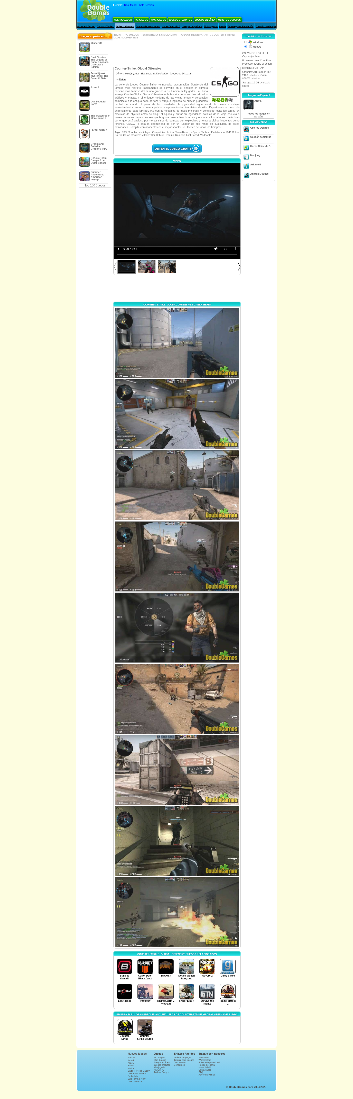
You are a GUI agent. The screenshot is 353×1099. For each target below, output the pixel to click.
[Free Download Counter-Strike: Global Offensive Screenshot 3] (177, 485)
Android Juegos (259, 173)
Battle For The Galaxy (139, 1071)
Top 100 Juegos (95, 185)
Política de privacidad (209, 1062)
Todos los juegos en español (258, 115)
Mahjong (255, 155)
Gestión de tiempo (266, 26)
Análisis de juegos (183, 1057)
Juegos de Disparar (181, 73)
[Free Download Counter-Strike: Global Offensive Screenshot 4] (177, 556)
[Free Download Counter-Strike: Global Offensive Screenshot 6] (177, 699)
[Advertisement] (177, 52)
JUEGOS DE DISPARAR (194, 34)
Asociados (204, 1057)
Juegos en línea (205, 20)
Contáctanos (205, 1070)
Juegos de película (192, 26)
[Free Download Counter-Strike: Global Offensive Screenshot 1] (177, 343)
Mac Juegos (158, 20)
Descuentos (180, 1062)
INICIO (117, 34)
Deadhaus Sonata (137, 1073)
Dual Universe (135, 1081)
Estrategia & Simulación (241, 26)
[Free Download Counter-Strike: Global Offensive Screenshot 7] (177, 770)
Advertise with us (207, 1074)
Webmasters (205, 1060)
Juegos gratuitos (180, 20)
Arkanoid (255, 164)
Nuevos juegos (137, 1053)
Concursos (179, 1065)
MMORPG (159, 1070)
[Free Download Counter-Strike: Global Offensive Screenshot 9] (177, 912)
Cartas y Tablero (105, 26)
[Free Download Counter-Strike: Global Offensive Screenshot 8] (177, 841)
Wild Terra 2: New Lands (136, 1080)
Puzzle (222, 26)
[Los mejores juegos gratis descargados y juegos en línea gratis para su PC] (94, 11)
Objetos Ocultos (229, 20)
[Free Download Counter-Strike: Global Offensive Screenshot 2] (177, 414)
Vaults (131, 1068)
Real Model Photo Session (139, 5)
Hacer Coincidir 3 (171, 26)
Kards (131, 1065)
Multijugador (123, 20)
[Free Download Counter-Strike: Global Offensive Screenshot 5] (177, 628)
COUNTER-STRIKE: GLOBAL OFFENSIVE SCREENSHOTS (177, 304)
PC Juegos (141, 20)
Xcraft (131, 1060)
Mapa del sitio (205, 1067)
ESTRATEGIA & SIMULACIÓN (160, 34)
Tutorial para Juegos (184, 1060)
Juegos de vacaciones (148, 26)
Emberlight (133, 1076)
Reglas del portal (207, 1065)
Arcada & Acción (86, 26)
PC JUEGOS (132, 34)
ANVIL (131, 1063)
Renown (132, 1057)
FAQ (201, 1072)
